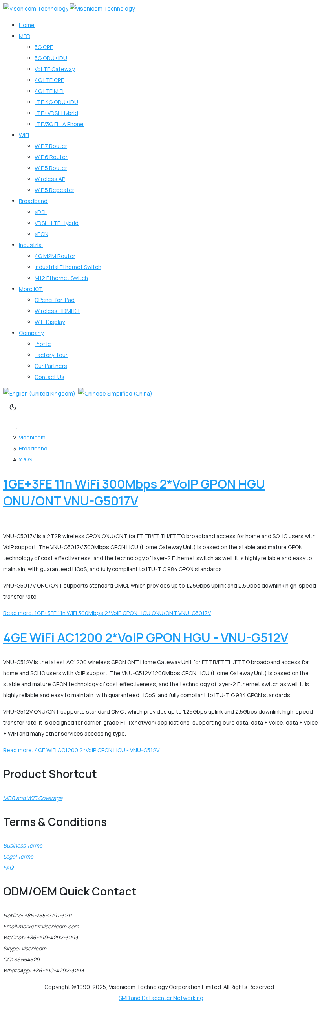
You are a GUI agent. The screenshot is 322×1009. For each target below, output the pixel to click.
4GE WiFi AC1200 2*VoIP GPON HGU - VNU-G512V (145, 637)
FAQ (8, 867)
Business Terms (22, 845)
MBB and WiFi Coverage (32, 798)
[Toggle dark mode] (13, 407)
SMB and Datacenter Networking (161, 998)
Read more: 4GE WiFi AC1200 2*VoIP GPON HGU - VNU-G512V (81, 750)
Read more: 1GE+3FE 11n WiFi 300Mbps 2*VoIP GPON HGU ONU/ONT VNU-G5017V (107, 613)
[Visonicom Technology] (69, 8)
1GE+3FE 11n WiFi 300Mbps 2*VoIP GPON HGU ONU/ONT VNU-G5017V (134, 492)
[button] (24, 36)
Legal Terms (18, 856)
